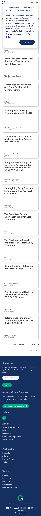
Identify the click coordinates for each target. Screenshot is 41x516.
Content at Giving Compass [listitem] (12, 437)
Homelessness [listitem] (7, 484)
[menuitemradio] (34, 349)
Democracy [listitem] (6, 478)
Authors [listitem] (5, 456)
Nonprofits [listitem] (6, 453)
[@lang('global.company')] (4, 3)
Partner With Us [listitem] (8, 459)
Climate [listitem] (5, 475)
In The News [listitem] (6, 434)
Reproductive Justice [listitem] (9, 487)
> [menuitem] (36, 350)
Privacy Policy (21, 510)
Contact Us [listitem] (6, 462)
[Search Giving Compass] (32, 2)
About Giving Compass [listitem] (10, 428)
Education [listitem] (6, 481)
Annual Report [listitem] (7, 440)
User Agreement (20, 513)
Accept (27, 42)
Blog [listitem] (4, 431)
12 (26, 344)
